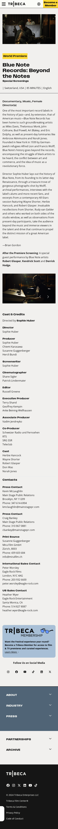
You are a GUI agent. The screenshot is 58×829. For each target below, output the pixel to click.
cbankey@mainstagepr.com (18, 529)
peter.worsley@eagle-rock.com (20, 583)
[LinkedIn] (41, 672)
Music (27, 101)
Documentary (11, 101)
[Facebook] (16, 672)
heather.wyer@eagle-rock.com (20, 610)
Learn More (11, 652)
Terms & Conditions (16, 806)
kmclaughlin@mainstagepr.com (20, 506)
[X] (50, 672)
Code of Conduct (14, 818)
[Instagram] (8, 672)
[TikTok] (33, 672)
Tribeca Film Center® (17, 800)
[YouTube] (25, 672)
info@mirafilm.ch (12, 556)
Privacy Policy (13, 812)
